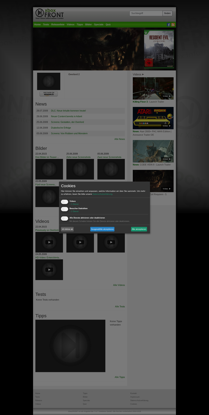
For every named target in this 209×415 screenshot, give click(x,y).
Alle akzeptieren (139, 229)
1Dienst (74, 204)
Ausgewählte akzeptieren (102, 229)
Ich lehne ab (67, 229)
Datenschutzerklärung (102, 194)
